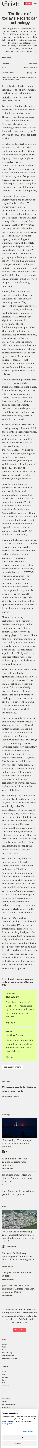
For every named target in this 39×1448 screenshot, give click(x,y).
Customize (18, 1444)
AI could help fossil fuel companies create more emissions (14, 1161)
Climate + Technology (30, 67)
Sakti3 (31, 471)
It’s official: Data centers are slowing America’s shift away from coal (17, 1178)
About (4, 1371)
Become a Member (8, 1404)
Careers (4, 1380)
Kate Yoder (9, 1152)
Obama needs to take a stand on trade (19, 1089)
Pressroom (5, 1386)
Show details (28, 1431)
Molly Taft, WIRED (8, 1168)
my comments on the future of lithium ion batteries (19, 93)
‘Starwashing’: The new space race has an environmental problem (17, 1143)
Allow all (19, 1438)
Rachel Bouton (7, 1295)
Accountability (7, 1353)
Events (4, 1401)
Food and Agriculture (9, 1358)
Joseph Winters (7, 1266)
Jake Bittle (5, 1185)
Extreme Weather (8, 1355)
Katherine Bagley (8, 1279)
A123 (33, 154)
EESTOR (28, 572)
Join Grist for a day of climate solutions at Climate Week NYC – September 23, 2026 (19, 1288)
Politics (16, 1096)
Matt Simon (6, 1198)
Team (4, 1374)
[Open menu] (35, 3)
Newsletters (6, 1399)
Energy (4, 1344)
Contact (5, 1377)
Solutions (5, 1350)
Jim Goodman (7, 1096)
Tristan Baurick (11, 1246)
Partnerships (6, 1383)
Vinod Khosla (6, 57)
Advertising (6, 1407)
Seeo (19, 401)
